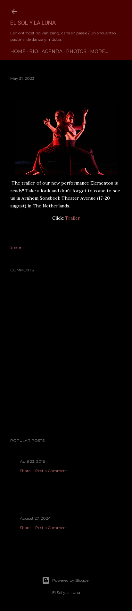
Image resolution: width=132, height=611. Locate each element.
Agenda (52, 51)
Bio (33, 51)
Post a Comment (51, 470)
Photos (76, 51)
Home (18, 51)
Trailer (72, 218)
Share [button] (15, 247)
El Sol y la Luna (33, 22)
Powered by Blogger (71, 580)
